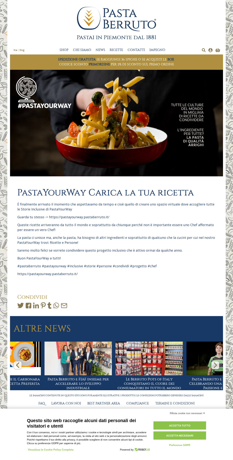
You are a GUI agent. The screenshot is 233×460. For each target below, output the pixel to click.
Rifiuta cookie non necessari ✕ (187, 413)
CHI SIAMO (82, 50)
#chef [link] (152, 266)
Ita (15, 50)
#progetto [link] (138, 266)
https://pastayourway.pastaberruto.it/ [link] (79, 217)
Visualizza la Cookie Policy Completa (51, 449)
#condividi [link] (121, 266)
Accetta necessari (179, 435)
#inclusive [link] (75, 266)
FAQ (41, 403)
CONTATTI (136, 50)
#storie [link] (90, 266)
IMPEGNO (157, 50)
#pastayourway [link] (54, 266)
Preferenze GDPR (179, 445)
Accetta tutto (179, 425)
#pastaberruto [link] (29, 266)
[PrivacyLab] (142, 449)
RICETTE (116, 50)
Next (215, 365)
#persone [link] (104, 266)
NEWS (100, 50)
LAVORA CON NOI (66, 403)
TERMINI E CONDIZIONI (175, 403)
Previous (18, 365)
